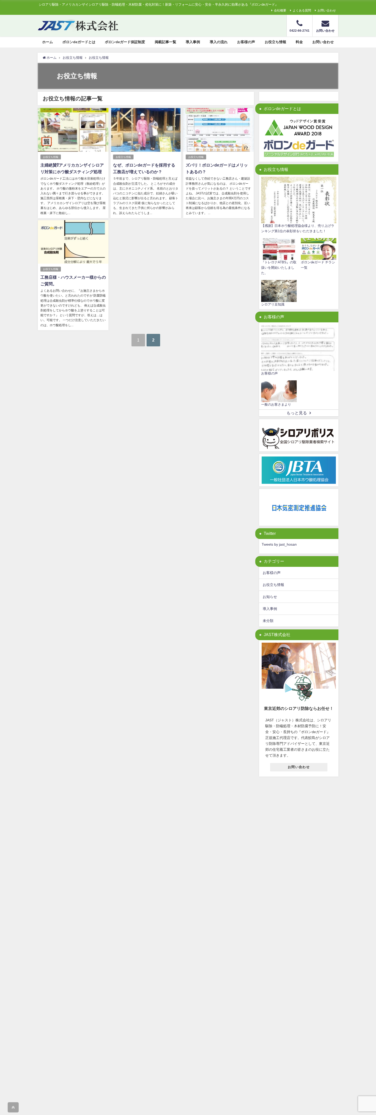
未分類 (268, 621)
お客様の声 (246, 42)
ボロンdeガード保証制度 (125, 42)
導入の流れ (219, 42)
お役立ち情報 (275, 42)
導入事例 (193, 42)
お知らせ (270, 596)
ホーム (47, 42)
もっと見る (296, 413)
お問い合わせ (326, 10)
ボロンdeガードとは (78, 42)
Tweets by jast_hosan (279, 544)
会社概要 (280, 10)
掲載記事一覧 (165, 42)
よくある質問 (302, 10)
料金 (299, 42)
